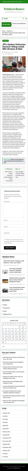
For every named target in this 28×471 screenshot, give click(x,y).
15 (20, 333)
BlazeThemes (17, 468)
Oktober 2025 (6, 444)
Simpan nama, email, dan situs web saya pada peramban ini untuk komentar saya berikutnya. (14, 241)
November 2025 (7, 441)
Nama (6, 220)
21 (17, 336)
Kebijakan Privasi (7, 314)
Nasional (5, 40)
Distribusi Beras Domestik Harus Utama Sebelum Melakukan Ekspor (12, 1)
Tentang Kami (6, 308)
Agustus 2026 (6, 413)
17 (3, 336)
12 (10, 333)
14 (17, 333)
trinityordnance (14, 9)
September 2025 (7, 447)
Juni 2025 (5, 456)
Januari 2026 (6, 435)
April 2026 (5, 425)
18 (6, 336)
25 (6, 339)
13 (13, 333)
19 (10, 336)
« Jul (3, 346)
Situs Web (6, 233)
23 (23, 336)
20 (13, 336)
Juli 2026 (5, 416)
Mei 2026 (5, 422)
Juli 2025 (5, 453)
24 (3, 339)
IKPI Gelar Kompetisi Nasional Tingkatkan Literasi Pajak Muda (15, 270)
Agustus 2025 (6, 450)
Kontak (4, 311)
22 (20, 336)
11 (6, 333)
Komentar (7, 201)
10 (3, 333)
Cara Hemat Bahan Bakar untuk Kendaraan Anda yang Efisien (17, 289)
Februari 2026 (6, 431)
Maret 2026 (6, 428)
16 (23, 333)
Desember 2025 (7, 438)
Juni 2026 (5, 419)
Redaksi (5, 304)
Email (6, 226)
